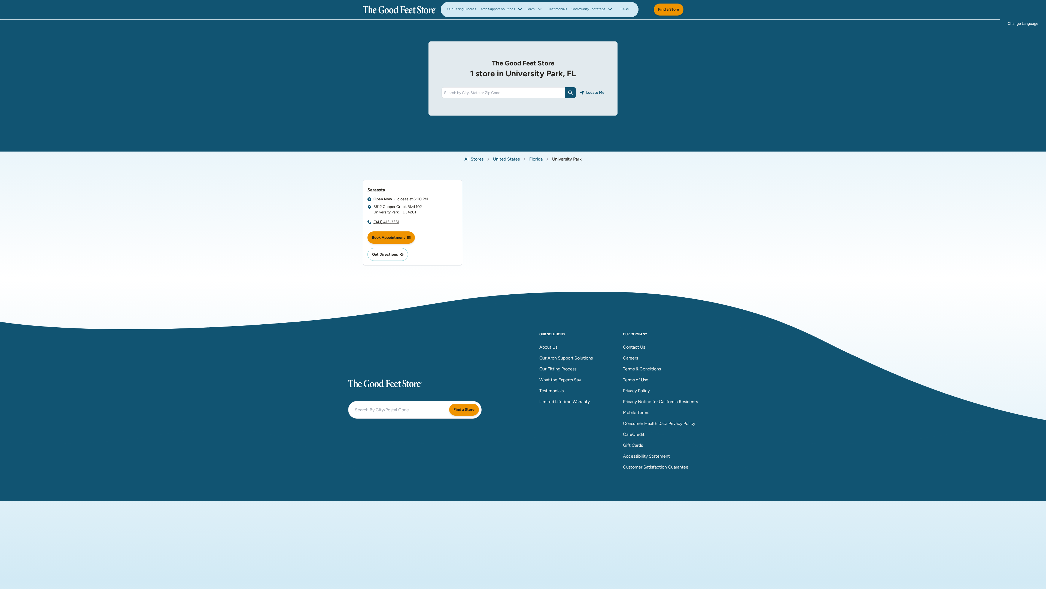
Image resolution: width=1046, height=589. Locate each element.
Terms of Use (635, 379)
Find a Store (668, 9)
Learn (531, 9)
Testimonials (557, 9)
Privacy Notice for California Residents (660, 401)
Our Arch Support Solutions (566, 358)
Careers (630, 358)
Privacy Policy (636, 390)
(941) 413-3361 (386, 222)
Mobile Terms (636, 412)
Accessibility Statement (646, 456)
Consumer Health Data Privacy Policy (659, 423)
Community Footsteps (588, 9)
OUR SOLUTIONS (552, 334)
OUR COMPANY (635, 334)
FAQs (625, 9)
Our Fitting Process (461, 9)
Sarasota (376, 189)
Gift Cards (633, 445)
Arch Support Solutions (498, 9)
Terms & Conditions (642, 368)
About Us (548, 347)
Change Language (1023, 23)
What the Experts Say (560, 379)
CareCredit (633, 434)
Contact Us (634, 347)
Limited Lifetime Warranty (564, 401)
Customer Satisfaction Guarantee (655, 467)
